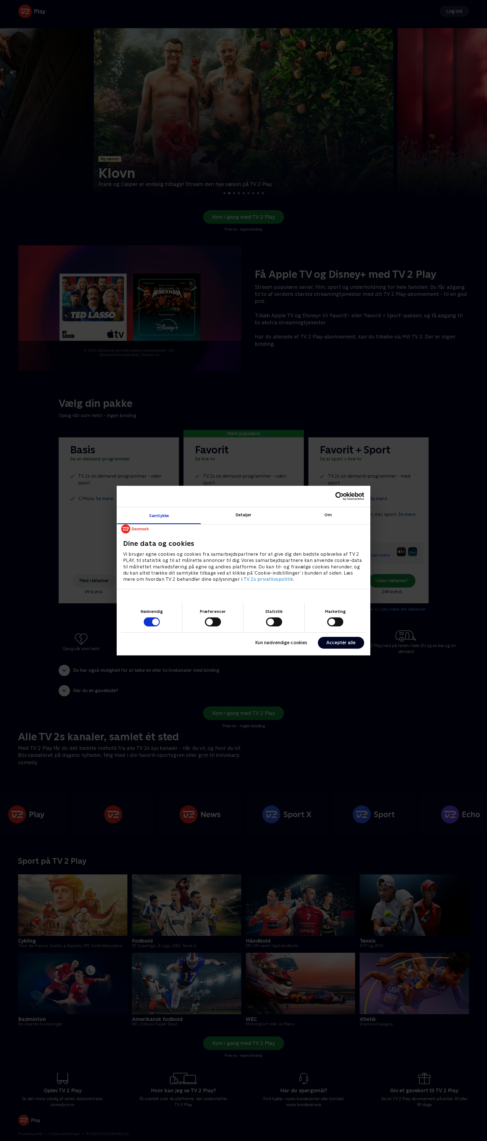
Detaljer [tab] (244, 514)
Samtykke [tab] (159, 515)
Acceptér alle (340, 642)
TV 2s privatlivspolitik (268, 579)
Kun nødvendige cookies (281, 642)
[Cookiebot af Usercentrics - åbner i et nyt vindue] (339, 496)
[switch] (213, 621)
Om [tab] (328, 514)
